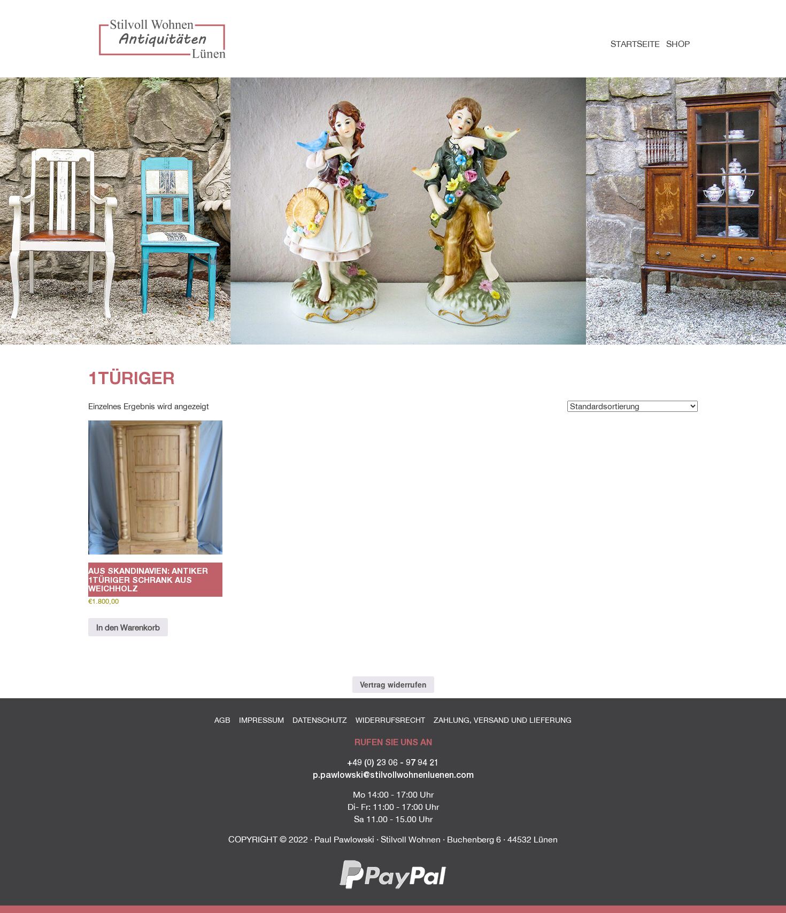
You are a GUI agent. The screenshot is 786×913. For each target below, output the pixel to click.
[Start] (164, 38)
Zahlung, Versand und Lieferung (503, 720)
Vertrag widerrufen (393, 684)
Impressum (261, 720)
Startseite (635, 44)
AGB (222, 720)
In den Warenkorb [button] (128, 627)
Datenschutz (319, 720)
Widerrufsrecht (390, 720)
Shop (678, 44)
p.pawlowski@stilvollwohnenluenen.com (393, 774)
